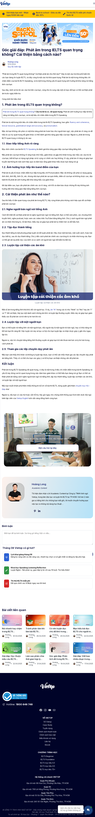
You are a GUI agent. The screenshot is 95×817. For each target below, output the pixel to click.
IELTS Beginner (47, 756)
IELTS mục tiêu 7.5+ (47, 769)
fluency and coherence (79, 122)
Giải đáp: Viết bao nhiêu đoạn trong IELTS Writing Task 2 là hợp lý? (83, 658)
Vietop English (22, 398)
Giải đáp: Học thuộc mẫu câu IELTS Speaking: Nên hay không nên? (11, 658)
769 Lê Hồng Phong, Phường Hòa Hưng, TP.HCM (52, 789)
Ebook (47, 745)
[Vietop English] (5, 3)
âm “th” (53, 310)
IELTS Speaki (29, 149)
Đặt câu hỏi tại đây (48, 448)
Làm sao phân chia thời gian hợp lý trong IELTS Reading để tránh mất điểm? (35, 658)
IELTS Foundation (48, 759)
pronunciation (51, 126)
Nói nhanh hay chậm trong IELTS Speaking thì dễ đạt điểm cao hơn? (12, 630)
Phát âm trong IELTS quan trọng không (18, 112)
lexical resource (8, 126)
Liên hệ (47, 741)
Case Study (47, 725)
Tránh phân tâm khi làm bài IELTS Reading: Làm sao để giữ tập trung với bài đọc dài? (36, 630)
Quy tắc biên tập (14, 67)
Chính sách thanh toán (48, 732)
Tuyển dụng (47, 728)
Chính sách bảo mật (48, 735)
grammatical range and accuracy (29, 126)
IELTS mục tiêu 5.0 (47, 763)
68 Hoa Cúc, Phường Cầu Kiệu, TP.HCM (52, 783)
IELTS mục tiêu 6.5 (47, 766)
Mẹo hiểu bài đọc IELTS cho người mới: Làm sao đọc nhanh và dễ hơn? (83, 630)
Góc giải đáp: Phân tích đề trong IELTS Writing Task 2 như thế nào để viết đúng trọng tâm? (59, 658)
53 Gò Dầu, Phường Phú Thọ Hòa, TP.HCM (52, 795)
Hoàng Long (13, 62)
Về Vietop (47, 722)
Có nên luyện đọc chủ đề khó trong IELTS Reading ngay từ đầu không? (58, 630)
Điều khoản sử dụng (47, 738)
